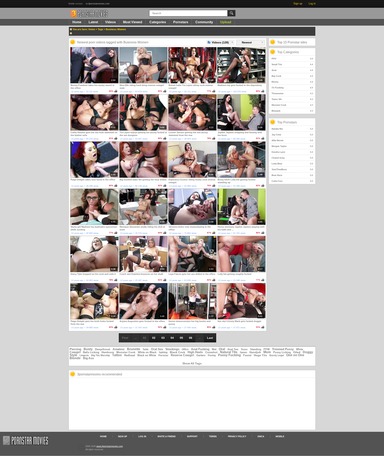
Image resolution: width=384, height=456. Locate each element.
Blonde (75, 358)
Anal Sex (232, 349)
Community (204, 22)
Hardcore (108, 352)
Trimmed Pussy (283, 349)
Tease (244, 349)
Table (146, 349)
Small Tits (292, 64)
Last (210, 337)
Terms (213, 436)
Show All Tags (192, 363)
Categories (157, 22)
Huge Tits (260, 355)
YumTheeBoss (292, 169)
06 (190, 337)
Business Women (116, 29)
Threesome (292, 93)
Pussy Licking (282, 352)
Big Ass (88, 358)
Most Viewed (132, 22)
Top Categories (288, 52)
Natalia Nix (292, 129)
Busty (88, 349)
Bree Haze (292, 175)
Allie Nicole (292, 140)
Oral (222, 349)
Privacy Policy (237, 436)
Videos (110, 22)
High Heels (195, 352)
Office (185, 349)
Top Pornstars (287, 122)
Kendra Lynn (292, 152)
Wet (214, 349)
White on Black (147, 352)
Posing (212, 355)
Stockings (172, 349)
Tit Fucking (292, 87)
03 (163, 337)
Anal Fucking (200, 349)
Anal (292, 70)
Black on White (146, 355)
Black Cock (177, 352)
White (299, 349)
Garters (200, 355)
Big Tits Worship (100, 355)
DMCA (261, 436)
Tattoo (117, 355)
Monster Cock (292, 105)
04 (172, 337)
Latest (93, 22)
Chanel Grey (292, 158)
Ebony (292, 82)
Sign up (297, 3)
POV (292, 58)
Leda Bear (292, 163)
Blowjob (292, 111)
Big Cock (292, 76)
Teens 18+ (292, 99)
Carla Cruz (292, 181)
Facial (247, 355)
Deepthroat (102, 349)
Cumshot (211, 352)
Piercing (75, 349)
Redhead (129, 355)
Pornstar (163, 355)
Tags (100, 29)
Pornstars (180, 22)
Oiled (296, 352)
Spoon (243, 352)
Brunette (133, 349)
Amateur (119, 349)
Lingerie (84, 355)
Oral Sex (157, 349)
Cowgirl (75, 352)
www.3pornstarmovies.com (109, 446)
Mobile (280, 436)
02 (153, 337)
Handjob (255, 352)
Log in (312, 3)
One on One (295, 355)
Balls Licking (91, 352)
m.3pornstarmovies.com (97, 3)
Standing (255, 349)
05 (181, 337)
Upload (225, 22)
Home (76, 22)
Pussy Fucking (229, 355)
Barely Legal (276, 355)
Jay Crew (292, 134)
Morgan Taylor (292, 146)
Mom (267, 352)
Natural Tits (228, 352)
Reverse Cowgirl (182, 355)
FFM (267, 349)
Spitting (163, 352)
